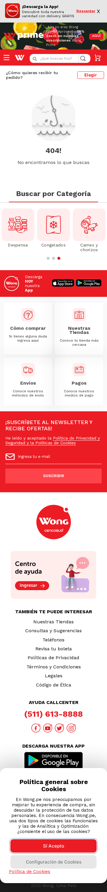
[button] (48, 258)
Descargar (85, 11)
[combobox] (60, 58)
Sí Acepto (53, 846)
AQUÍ (96, 36)
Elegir (90, 74)
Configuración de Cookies (53, 862)
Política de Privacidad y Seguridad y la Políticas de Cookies (52, 440)
